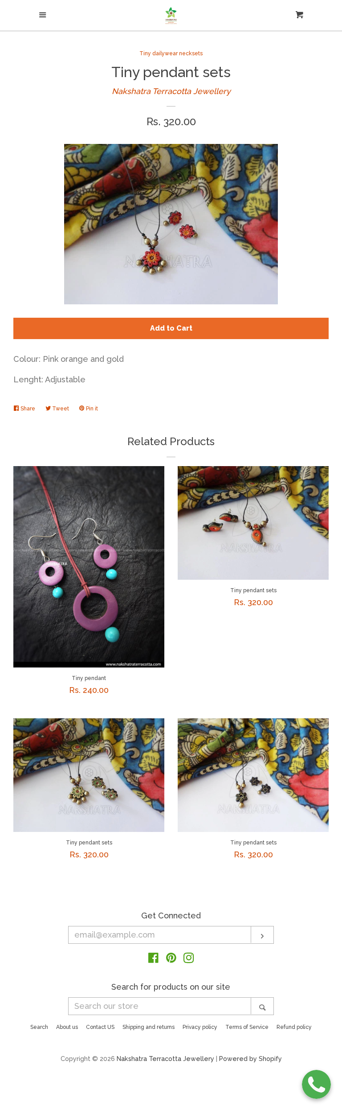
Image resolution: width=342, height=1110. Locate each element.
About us (67, 1027)
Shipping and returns (148, 1027)
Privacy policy (200, 1027)
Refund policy (294, 1027)
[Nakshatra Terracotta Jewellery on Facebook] (153, 959)
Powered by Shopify (250, 1058)
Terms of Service (247, 1027)
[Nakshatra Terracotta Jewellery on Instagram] (188, 959)
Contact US (100, 1027)
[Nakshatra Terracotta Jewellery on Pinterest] (171, 959)
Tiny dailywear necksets (171, 53)
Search (39, 1027)
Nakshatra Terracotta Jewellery (171, 91)
